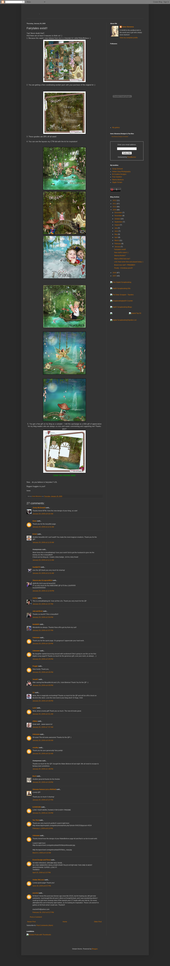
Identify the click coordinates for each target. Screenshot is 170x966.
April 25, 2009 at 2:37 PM (42, 873)
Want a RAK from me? (122, 259)
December (118, 213)
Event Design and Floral (41, 860)
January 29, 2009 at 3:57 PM (43, 630)
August (117, 225)
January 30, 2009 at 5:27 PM (43, 800)
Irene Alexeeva (128, 27)
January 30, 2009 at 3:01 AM (43, 714)
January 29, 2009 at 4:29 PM (43, 643)
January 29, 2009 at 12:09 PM (43, 591)
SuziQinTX (36, 567)
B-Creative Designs (119, 174)
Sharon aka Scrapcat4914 (42, 580)
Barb (34, 776)
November (118, 216)
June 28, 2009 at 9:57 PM (42, 886)
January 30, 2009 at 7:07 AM (43, 727)
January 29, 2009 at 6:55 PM (43, 685)
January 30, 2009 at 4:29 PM (43, 782)
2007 (115, 276)
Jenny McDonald (39, 508)
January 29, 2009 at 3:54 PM (43, 617)
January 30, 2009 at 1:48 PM (43, 769)
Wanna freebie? (120, 255)
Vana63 (35, 679)
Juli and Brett (38, 611)
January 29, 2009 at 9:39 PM (43, 701)
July (116, 228)
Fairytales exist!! (120, 249)
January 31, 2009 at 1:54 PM (43, 813)
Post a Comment (36, 917)
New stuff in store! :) (121, 252)
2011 (115, 204)
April (116, 237)
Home (65, 922)
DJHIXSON (37, 807)
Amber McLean (38, 880)
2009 (115, 210)
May (116, 234)
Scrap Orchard (117, 169)
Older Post (98, 922)
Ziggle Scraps (117, 182)
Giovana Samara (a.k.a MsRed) (44, 789)
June (116, 231)
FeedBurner (131, 157)
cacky (35, 598)
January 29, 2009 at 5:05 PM (43, 659)
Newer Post (31, 922)
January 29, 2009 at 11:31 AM (43, 573)
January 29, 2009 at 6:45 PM (43, 672)
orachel (35, 893)
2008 (115, 273)
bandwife (36, 624)
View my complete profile (129, 38)
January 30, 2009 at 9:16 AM (43, 753)
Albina (35, 721)
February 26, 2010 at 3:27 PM (43, 912)
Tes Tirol (36, 820)
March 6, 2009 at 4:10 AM (42, 853)
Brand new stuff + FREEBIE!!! (124, 265)
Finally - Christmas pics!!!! (123, 268)
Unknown (36, 638)
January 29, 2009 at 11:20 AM (43, 542)
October (117, 219)
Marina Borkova (118, 180)
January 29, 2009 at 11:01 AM (43, 527)
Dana (35, 521)
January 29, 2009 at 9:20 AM (43, 514)
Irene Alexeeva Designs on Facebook (120, 136)
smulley (36, 748)
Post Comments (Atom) (44, 925)
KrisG (35, 534)
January (117, 247)
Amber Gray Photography (121, 171)
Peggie (35, 666)
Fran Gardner (117, 177)
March (116, 240)
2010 (115, 207)
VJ (34, 692)
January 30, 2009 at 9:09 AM (43, 740)
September (118, 222)
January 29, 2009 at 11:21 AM (43, 560)
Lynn (34, 708)
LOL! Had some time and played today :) (128, 262)
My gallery (116, 127)
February (117, 244)
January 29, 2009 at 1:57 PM (43, 604)
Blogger (94, 949)
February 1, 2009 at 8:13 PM (43, 828)
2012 (115, 200)
